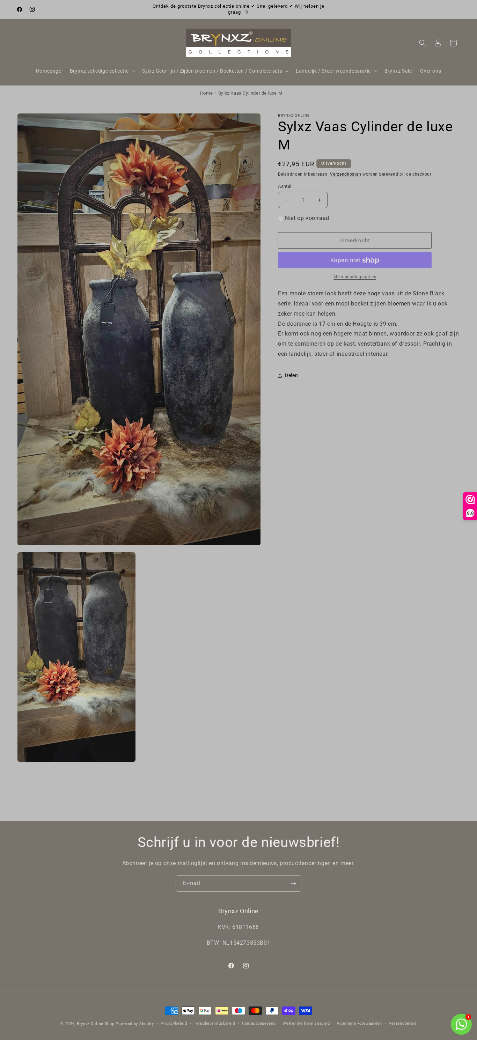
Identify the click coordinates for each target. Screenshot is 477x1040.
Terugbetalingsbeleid (214, 1023)
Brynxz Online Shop (96, 1023)
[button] (102, 71)
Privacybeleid (174, 1023)
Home (206, 93)
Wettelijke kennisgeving (306, 1023)
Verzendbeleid (403, 1023)
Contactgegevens (259, 1023)
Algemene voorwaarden (359, 1023)
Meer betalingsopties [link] (354, 277)
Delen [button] (291, 375)
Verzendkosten (345, 174)
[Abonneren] (293, 883)
